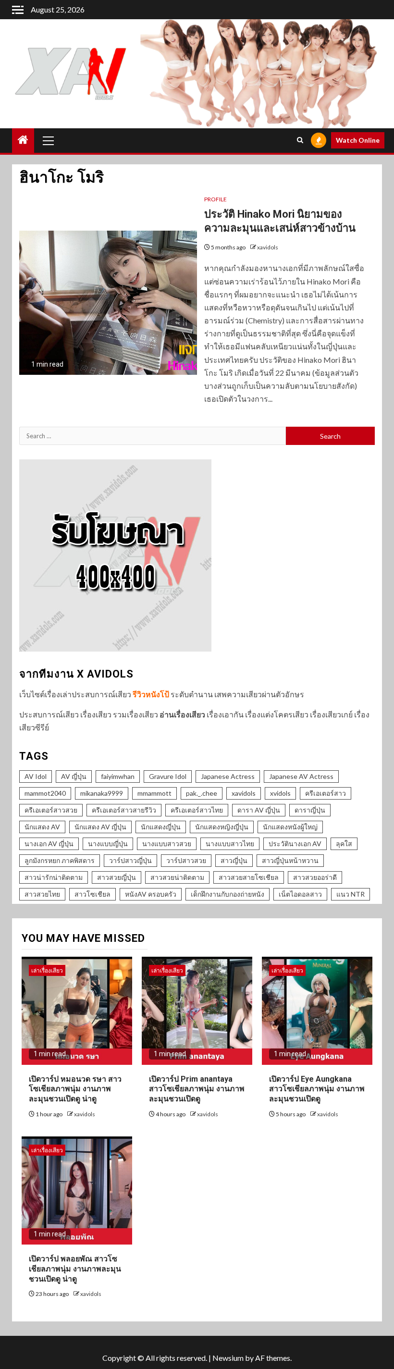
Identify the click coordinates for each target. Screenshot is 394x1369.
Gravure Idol (167, 776)
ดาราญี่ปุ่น (310, 810)
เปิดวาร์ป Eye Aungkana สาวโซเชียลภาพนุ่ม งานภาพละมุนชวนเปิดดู (317, 1089)
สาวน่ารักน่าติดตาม (54, 877)
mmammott (154, 793)
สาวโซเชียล (92, 894)
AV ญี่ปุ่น (73, 776)
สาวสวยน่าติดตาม (177, 877)
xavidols (267, 247)
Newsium (228, 1357)
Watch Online (358, 140)
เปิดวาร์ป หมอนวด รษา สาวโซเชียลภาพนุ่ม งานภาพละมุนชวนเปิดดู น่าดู (75, 1089)
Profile (215, 199)
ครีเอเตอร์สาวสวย (51, 810)
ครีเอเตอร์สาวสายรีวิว (124, 810)
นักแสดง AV (42, 827)
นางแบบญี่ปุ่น (108, 843)
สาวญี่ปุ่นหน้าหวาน (290, 860)
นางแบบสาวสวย (166, 843)
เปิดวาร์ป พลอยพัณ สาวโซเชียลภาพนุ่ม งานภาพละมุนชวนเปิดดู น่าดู (75, 1268)
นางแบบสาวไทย (230, 843)
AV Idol (36, 776)
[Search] (300, 140)
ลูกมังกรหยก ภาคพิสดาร (60, 860)
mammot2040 (45, 793)
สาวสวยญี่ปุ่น (116, 877)
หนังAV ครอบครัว (150, 894)
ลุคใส (344, 843)
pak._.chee (201, 793)
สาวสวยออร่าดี (315, 877)
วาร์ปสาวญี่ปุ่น (130, 860)
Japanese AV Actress (301, 776)
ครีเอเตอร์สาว (325, 793)
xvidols (280, 793)
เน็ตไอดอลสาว (300, 894)
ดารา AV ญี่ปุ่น (258, 810)
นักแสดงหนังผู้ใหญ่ (290, 827)
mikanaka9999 (101, 793)
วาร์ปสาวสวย (186, 860)
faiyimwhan (118, 776)
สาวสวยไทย (42, 894)
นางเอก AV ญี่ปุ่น (49, 843)
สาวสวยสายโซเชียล (249, 877)
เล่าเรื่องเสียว (47, 970)
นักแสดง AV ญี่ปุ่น (100, 827)
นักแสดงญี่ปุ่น (161, 827)
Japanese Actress (228, 776)
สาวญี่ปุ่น (234, 860)
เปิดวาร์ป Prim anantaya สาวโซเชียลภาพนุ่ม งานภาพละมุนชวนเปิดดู (197, 1089)
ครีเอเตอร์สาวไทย (197, 810)
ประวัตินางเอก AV (295, 843)
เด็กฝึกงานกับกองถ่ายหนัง (227, 894)
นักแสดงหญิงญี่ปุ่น (221, 827)
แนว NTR (350, 894)
